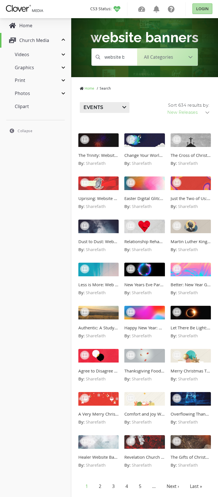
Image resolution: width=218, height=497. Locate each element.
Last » (196, 486)
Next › (173, 486)
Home (89, 88)
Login (202, 8)
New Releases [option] (182, 112)
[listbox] (189, 112)
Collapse (25, 131)
